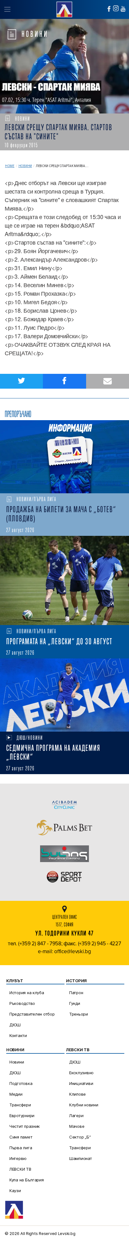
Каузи (15, 1190)
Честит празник (24, 1126)
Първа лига (20, 1147)
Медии (16, 1094)
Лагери (76, 1115)
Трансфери (20, 1104)
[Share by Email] (107, 381)
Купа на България (26, 1179)
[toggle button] (7, 9)
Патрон (76, 992)
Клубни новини (83, 1104)
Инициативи (81, 1083)
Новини (25, 166)
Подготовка (20, 1083)
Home (9, 166)
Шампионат (80, 1158)
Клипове (77, 1094)
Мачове (76, 1126)
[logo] (64, 8)
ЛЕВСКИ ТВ (20, 1169)
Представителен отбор (32, 1014)
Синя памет (20, 1136)
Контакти (18, 1035)
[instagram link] (116, 8)
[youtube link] (123, 9)
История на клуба (26, 992)
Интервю (18, 1158)
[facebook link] (109, 9)
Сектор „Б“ (79, 1136)
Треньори (78, 1014)
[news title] (64, 456)
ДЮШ (15, 1024)
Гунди (74, 1003)
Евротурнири (21, 1115)
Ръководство (22, 1003)
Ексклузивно (81, 1072)
